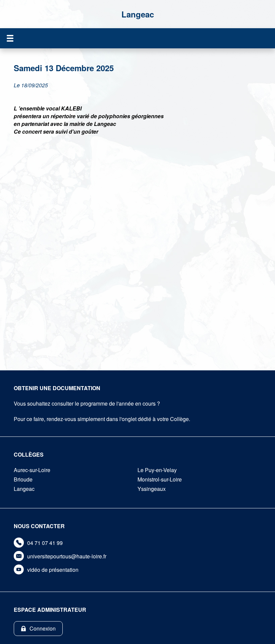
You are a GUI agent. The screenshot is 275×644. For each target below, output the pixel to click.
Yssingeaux (152, 489)
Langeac (24, 489)
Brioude (23, 479)
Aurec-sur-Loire (32, 470)
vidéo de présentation (52, 569)
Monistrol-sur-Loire (160, 479)
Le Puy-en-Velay (157, 470)
